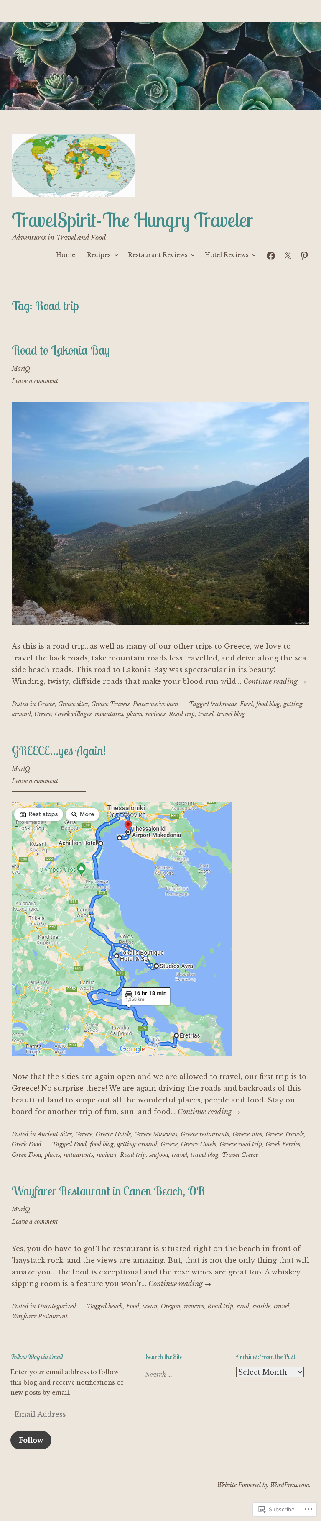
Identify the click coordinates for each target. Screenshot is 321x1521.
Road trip (182, 714)
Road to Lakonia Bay (61, 349)
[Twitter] (288, 255)
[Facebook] (271, 255)
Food (246, 704)
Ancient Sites (54, 1134)
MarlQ (21, 369)
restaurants (78, 1155)
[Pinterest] (304, 255)
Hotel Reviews (227, 255)
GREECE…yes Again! (59, 750)
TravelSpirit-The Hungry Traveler (132, 220)
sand (243, 1306)
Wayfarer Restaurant (40, 1316)
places (134, 714)
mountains (109, 714)
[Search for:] (185, 1375)
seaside (261, 1306)
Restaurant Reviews (158, 255)
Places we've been (155, 704)
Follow (31, 1440)
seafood (158, 1155)
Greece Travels (110, 704)
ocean (150, 1306)
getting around (137, 1144)
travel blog (231, 714)
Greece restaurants (205, 1134)
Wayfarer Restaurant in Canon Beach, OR (108, 1190)
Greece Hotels (113, 1134)
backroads (224, 704)
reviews (155, 714)
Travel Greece (240, 1155)
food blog (268, 704)
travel (206, 714)
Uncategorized (57, 1306)
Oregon (171, 1306)
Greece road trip (240, 1144)
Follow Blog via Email (36, 1356)
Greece (46, 704)
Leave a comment (35, 381)
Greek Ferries (282, 1144)
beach (115, 1306)
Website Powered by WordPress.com (263, 1485)
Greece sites (73, 704)
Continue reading (274, 681)
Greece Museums (155, 1134)
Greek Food (26, 1144)
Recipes (99, 255)
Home (65, 255)
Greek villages (73, 714)
